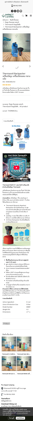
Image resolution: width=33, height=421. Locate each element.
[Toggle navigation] (31, 16)
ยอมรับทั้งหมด (20, 418)
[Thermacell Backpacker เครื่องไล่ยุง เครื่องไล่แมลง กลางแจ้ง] (16, 47)
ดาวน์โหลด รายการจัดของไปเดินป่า (11, 406)
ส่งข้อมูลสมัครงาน (6, 401)
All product (24, 106)
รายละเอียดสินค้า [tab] (8, 121)
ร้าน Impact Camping (7, 385)
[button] (22, 16)
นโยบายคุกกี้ (8, 415)
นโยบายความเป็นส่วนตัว (22, 413)
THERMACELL (13, 111)
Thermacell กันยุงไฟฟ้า (11, 106)
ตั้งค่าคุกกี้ (11, 418)
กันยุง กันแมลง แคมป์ (16, 104)
